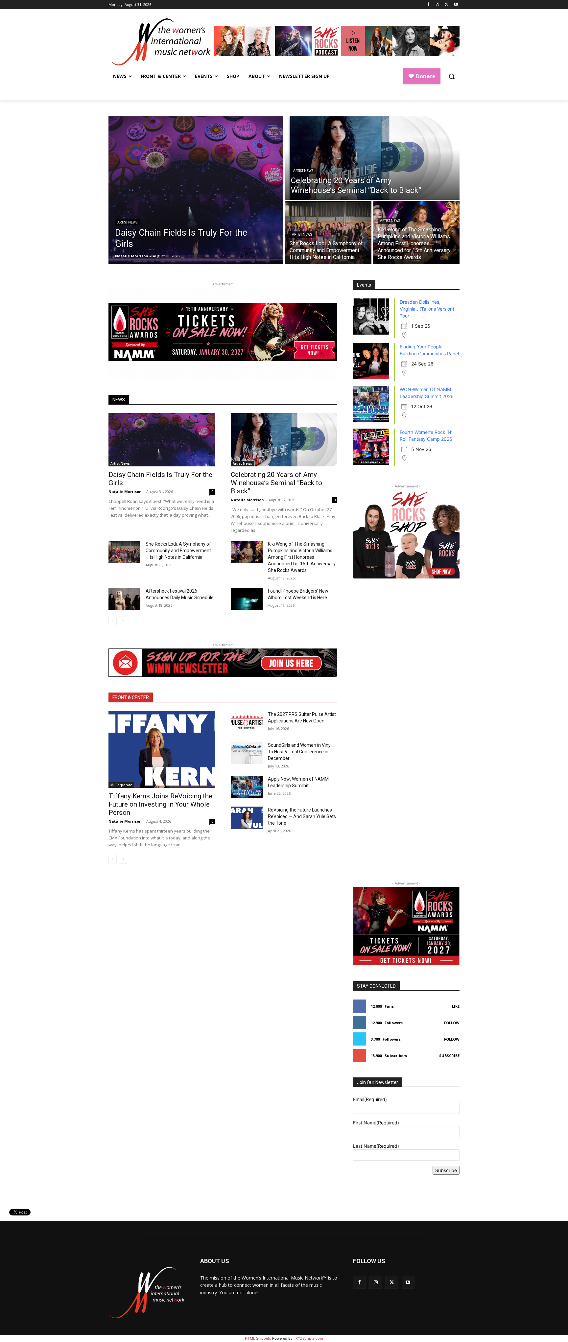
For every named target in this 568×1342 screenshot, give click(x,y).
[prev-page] (112, 621)
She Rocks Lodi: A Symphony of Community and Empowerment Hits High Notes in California (178, 550)
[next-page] (123, 621)
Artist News (127, 222)
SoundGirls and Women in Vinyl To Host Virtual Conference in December (300, 751)
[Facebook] (428, 5)
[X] (446, 5)
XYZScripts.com (309, 1338)
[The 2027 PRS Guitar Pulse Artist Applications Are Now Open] (247, 722)
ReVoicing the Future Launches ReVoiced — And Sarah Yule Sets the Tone (302, 816)
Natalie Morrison (125, 491)
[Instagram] (437, 5)
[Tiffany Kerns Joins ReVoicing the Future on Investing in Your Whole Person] (161, 749)
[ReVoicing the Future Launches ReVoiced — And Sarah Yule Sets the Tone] (247, 818)
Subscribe (449, 1055)
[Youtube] (456, 5)
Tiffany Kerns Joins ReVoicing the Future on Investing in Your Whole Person (160, 804)
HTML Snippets (258, 1338)
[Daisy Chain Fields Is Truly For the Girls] (195, 190)
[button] (452, 76)
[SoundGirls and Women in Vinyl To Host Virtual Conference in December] (247, 753)
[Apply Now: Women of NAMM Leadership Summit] (247, 787)
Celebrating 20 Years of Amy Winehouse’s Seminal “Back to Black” (276, 483)
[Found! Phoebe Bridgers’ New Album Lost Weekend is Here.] (247, 599)
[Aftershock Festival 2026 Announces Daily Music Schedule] (124, 599)
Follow (452, 1022)
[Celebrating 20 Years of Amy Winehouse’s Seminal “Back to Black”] (372, 158)
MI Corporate (121, 785)
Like (456, 1006)
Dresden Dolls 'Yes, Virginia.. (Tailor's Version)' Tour (427, 308)
